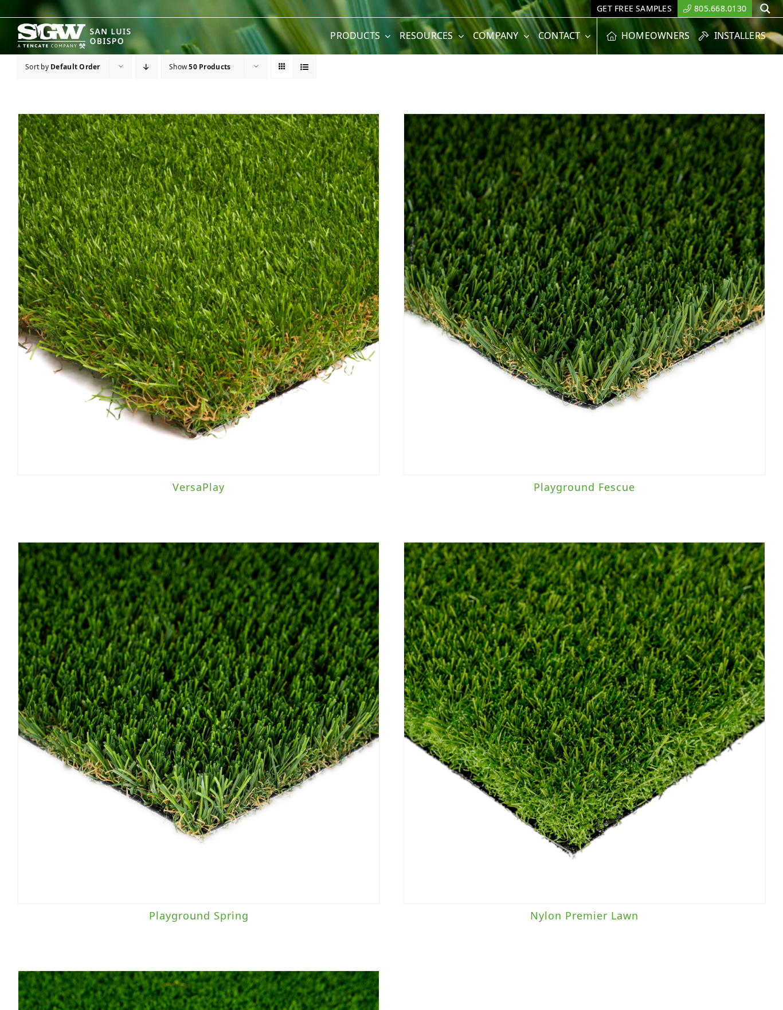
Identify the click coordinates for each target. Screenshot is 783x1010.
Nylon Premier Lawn (584, 915)
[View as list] (304, 67)
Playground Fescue (584, 487)
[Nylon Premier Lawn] (584, 722)
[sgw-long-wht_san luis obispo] (86, 28)
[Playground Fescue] (584, 294)
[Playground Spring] (198, 722)
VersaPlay (199, 487)
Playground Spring (199, 915)
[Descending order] (146, 66)
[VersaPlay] (198, 294)
